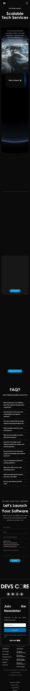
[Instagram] (17, 594)
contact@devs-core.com (15, 675)
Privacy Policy (15, 685)
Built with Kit (15, 640)
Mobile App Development (21, 659)
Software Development (21, 656)
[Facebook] (13, 594)
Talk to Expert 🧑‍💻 (15, 80)
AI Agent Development (21, 652)
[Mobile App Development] (15, 544)
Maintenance (6, 657)
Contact (5, 665)
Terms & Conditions (15, 682)
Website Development (21, 663)
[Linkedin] (8, 594)
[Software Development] (15, 543)
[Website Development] (15, 546)
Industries (5, 654)
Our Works (5, 651)
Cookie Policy (15, 687)
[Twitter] (22, 594)
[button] (15, 405)
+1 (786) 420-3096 (15, 672)
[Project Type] (15, 541)
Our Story (5, 659)
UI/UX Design (21, 666)
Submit (15, 560)
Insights (4, 662)
